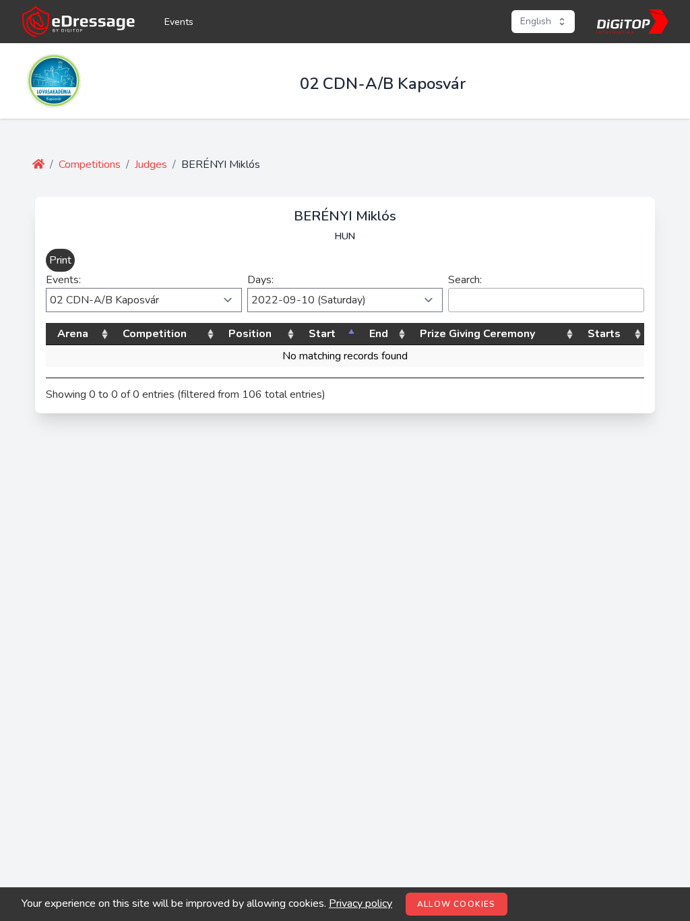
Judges (151, 164)
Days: (260, 279)
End (378, 333)
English (535, 21)
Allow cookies (456, 904)
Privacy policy (360, 903)
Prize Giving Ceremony (477, 333)
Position (250, 333)
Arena (72, 333)
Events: (63, 279)
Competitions (90, 164)
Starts (604, 333)
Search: (465, 279)
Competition (155, 333)
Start (322, 333)
